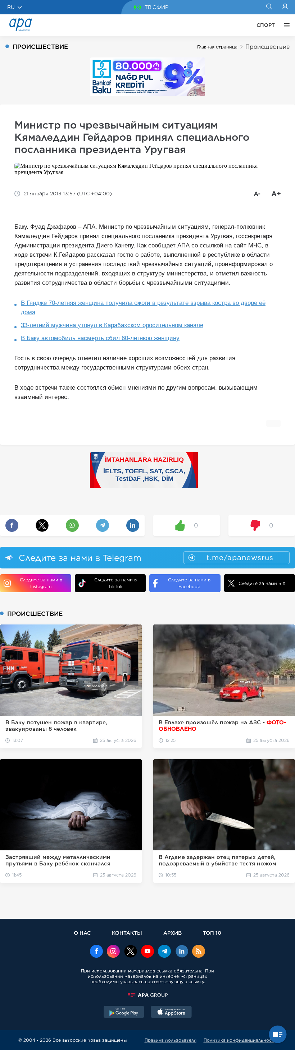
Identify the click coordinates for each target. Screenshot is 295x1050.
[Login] (285, 7)
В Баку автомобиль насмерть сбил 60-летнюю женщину (100, 338)
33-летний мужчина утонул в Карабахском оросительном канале (112, 325)
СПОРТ (266, 25)
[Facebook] (96, 952)
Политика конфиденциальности (240, 1040)
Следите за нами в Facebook (189, 583)
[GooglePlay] (124, 1012)
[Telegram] (164, 952)
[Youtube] (147, 952)
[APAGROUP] (147, 995)
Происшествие (267, 46)
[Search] (269, 7)
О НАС (82, 933)
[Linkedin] (181, 952)
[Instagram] (113, 952)
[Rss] (198, 952)
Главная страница (217, 47)
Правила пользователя (170, 1040)
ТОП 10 (212, 933)
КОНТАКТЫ (127, 933)
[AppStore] (171, 1012)
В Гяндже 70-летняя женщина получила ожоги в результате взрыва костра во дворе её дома (143, 307)
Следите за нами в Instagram (41, 583)
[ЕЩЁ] (285, 25)
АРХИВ (172, 933)
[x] (130, 952)
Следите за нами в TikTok (115, 583)
